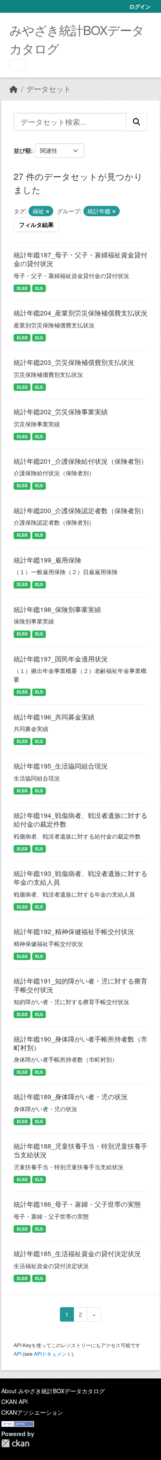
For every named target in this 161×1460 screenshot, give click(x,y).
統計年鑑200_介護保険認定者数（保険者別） (80, 510)
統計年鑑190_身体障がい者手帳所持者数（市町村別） (80, 1043)
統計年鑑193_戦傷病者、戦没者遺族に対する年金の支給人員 (80, 878)
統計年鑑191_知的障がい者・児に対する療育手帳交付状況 (80, 985)
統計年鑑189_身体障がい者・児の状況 (71, 1096)
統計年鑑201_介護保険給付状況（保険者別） (80, 461)
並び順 (22, 150)
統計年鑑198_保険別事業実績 (57, 609)
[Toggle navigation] (17, 65)
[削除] (47, 211)
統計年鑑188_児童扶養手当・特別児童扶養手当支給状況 (80, 1150)
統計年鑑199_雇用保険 (47, 560)
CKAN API (14, 1401)
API (17, 1353)
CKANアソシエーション (32, 1412)
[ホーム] (13, 89)
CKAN (15, 1443)
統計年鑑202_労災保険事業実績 (61, 411)
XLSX (22, 288)
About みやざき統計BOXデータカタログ (53, 1391)
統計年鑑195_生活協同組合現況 (61, 766)
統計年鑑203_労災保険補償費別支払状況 (74, 362)
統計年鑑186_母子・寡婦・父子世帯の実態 (77, 1204)
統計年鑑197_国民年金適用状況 (61, 658)
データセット (48, 89)
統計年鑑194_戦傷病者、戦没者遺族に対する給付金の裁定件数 (80, 820)
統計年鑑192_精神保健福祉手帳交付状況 (74, 931)
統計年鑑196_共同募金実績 (54, 717)
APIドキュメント (52, 1353)
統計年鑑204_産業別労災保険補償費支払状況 (80, 313)
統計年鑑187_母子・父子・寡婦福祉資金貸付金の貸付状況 (80, 259)
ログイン (140, 6)
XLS (39, 288)
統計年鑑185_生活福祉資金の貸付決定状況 (77, 1253)
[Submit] (136, 122)
